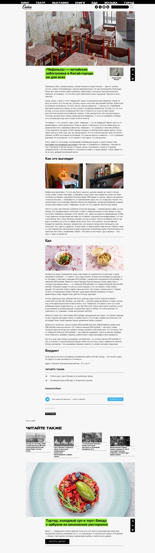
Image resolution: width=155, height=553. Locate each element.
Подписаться (115, 399)
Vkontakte (100, 7)
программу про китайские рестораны (61, 145)
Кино (25, 3)
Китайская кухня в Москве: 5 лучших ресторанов (71, 380)
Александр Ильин (116, 78)
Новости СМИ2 (30, 421)
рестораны (50, 414)
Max (107, 7)
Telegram (96, 7)
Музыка (110, 3)
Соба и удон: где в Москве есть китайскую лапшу (71, 376)
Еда (94, 3)
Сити (27, 6)
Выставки (60, 3)
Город (129, 3)
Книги (80, 3)
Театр (40, 3)
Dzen (103, 7)
